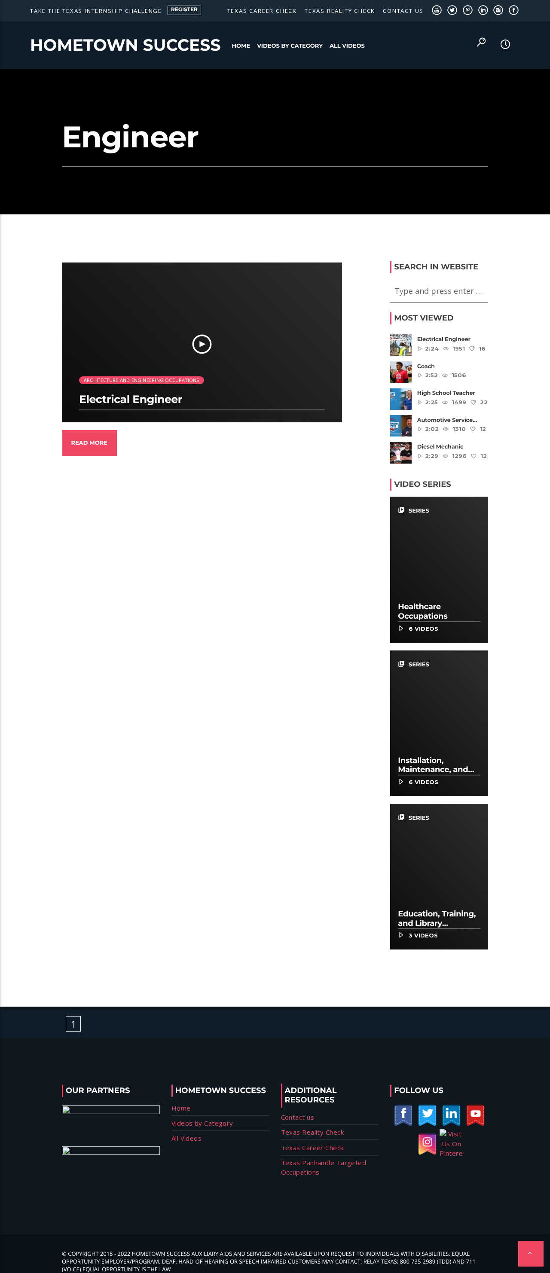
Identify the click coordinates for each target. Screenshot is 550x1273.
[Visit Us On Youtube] (475, 1124)
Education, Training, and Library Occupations (437, 923)
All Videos (347, 46)
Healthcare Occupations (422, 611)
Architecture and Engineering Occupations (141, 380)
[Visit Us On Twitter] (427, 1124)
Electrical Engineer (130, 399)
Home (241, 46)
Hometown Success (125, 45)
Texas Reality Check (340, 11)
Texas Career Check (262, 11)
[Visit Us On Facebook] (403, 1124)
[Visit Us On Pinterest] (451, 1153)
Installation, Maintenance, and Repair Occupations (436, 770)
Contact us (403, 11)
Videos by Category (290, 46)
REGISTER (184, 9)
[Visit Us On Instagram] (427, 1153)
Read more (89, 443)
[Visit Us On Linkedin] (451, 1124)
